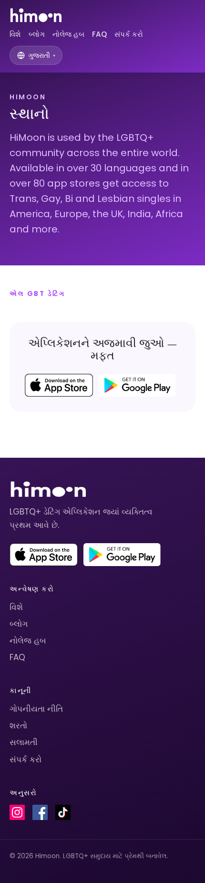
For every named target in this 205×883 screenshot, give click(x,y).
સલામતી (24, 742)
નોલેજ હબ (68, 34)
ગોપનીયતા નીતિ (36, 709)
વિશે (15, 34)
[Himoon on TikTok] (63, 812)
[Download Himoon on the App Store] (59, 385)
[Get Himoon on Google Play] (137, 385)
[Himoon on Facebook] (40, 812)
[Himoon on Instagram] (17, 812)
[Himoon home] (36, 15)
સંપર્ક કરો (128, 34)
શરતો (18, 725)
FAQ (99, 34)
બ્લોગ (37, 34)
